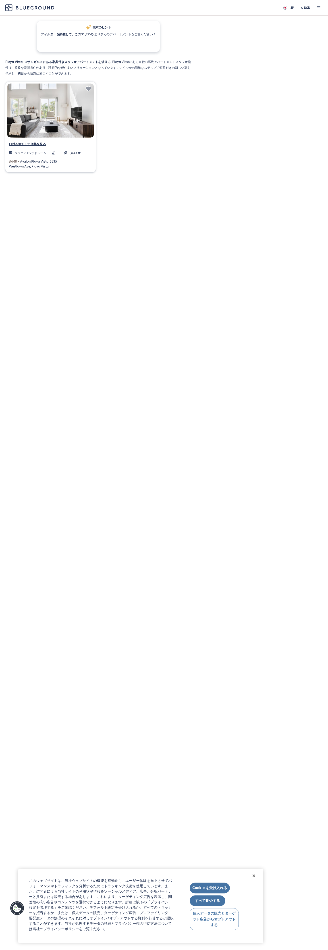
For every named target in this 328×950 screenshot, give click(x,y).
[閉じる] (254, 876)
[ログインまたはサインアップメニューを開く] (319, 8)
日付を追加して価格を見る (27, 144)
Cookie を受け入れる (209, 887)
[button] (17, 908)
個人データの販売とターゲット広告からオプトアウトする (214, 919)
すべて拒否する (207, 900)
